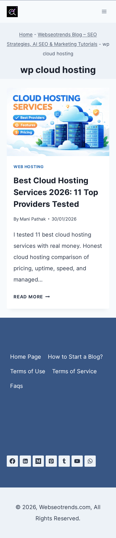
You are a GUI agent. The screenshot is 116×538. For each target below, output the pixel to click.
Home (26, 34)
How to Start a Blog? (75, 356)
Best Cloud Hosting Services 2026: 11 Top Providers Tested (56, 192)
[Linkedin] (25, 461)
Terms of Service (74, 371)
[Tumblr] (64, 461)
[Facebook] (12, 461)
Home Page (25, 356)
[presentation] (58, 122)
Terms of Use (27, 371)
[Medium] (38, 461)
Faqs (16, 386)
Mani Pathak (33, 219)
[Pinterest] (51, 461)
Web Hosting (29, 166)
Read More (32, 296)
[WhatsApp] (90, 461)
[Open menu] (104, 11)
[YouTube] (77, 461)
